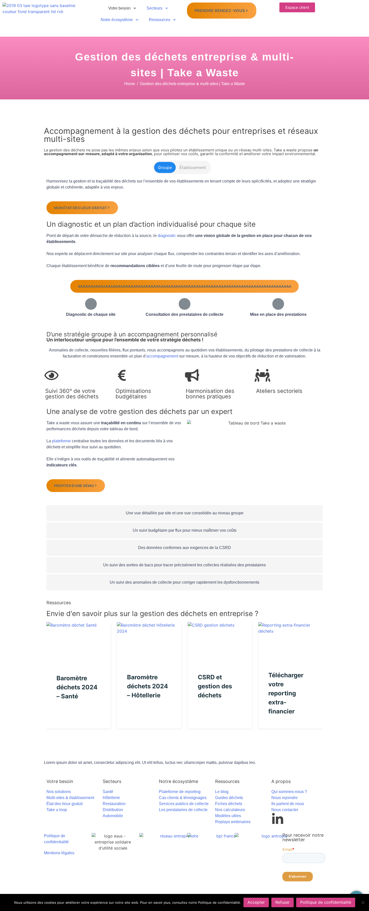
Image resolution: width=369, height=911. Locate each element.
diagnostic (167, 235)
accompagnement (162, 356)
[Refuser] (362, 902)
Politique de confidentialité (325, 902)
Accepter (256, 902)
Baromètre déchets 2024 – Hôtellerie (147, 686)
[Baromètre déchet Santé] (78, 640)
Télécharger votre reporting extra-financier (285, 693)
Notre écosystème (117, 20)
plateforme (61, 441)
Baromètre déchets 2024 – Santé (76, 687)
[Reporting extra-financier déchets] (290, 639)
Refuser (282, 902)
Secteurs (154, 8)
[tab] (165, 167)
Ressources (159, 20)
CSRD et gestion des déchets (215, 686)
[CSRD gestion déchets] (220, 640)
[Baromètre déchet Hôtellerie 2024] (149, 640)
